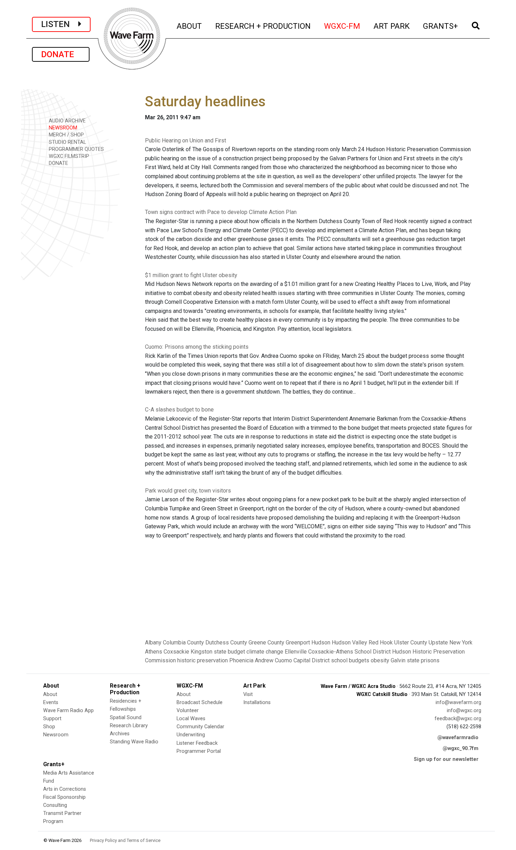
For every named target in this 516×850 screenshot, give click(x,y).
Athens (153, 651)
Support (52, 719)
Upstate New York (450, 642)
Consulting (55, 805)
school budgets (350, 660)
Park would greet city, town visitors (188, 490)
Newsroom (55, 735)
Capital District (311, 660)
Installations (257, 702)
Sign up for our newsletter (446, 759)
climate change (264, 651)
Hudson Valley (349, 642)
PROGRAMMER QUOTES (75, 149)
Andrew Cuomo (273, 660)
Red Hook (381, 642)
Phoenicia (241, 660)
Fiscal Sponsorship (64, 797)
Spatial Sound (125, 718)
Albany (153, 642)
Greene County (266, 642)
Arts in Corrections (64, 789)
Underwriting (191, 735)
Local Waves (191, 719)
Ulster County (410, 642)
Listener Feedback (197, 743)
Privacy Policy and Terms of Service (125, 840)
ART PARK (391, 26)
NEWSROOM (62, 128)
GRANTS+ (441, 26)
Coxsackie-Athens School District (349, 651)
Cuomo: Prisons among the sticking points (197, 346)
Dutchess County (226, 642)
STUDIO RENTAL (66, 142)
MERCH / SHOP (65, 135)
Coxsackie (176, 651)
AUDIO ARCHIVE (66, 121)
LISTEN (59, 24)
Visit (248, 694)
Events (50, 702)
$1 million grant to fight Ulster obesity (191, 275)
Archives (120, 734)
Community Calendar (200, 727)
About (50, 694)
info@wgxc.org (464, 711)
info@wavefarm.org (458, 702)
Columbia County (183, 642)
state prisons (423, 660)
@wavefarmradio (457, 738)
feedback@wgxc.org (458, 719)
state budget (229, 651)
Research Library (129, 726)
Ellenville (296, 651)
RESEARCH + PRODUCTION (263, 26)
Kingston (201, 651)
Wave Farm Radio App (68, 711)
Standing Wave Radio (134, 742)
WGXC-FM (342, 26)
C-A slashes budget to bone (179, 409)
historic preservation (202, 660)
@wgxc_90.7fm (460, 748)
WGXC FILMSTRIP (68, 156)
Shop (49, 727)
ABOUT (189, 26)
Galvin (398, 660)
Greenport (298, 642)
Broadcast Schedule (200, 702)
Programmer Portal (199, 751)
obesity (380, 660)
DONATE (60, 54)
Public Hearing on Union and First (185, 140)
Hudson (320, 642)
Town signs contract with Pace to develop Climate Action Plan (221, 212)
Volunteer (188, 711)
